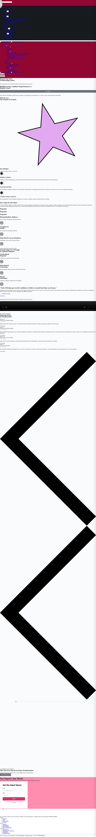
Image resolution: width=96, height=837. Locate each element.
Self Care (4, 824)
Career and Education (7, 827)
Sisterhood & (4, 266)
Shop (6, 61)
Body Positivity (11, 68)
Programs (7, 51)
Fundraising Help (6, 833)
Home (4, 44)
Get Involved (8, 63)
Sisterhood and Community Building (15, 58)
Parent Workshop (11, 57)
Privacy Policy (22, 835)
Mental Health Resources (13, 71)
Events (6, 59)
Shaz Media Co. (41, 835)
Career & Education (12, 70)
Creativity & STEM (12, 52)
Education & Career (10, 238)
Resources (7, 67)
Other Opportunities (12, 66)
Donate (6, 73)
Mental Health (5, 825)
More (4, 45)
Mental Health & (9, 217)
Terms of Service (28, 835)
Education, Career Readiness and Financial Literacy (18, 53)
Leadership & (4, 255)
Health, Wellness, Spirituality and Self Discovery (18, 54)
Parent (4, 277)
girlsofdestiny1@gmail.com (8, 830)
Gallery (9, 50)
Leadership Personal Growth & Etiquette (16, 55)
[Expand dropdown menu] (6, 45)
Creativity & (4, 227)
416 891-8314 (5, 829)
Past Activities (11, 48)
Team (9, 47)
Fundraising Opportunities (13, 65)
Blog (6, 60)
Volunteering (5, 831)
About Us (7, 46)
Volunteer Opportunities (13, 64)
